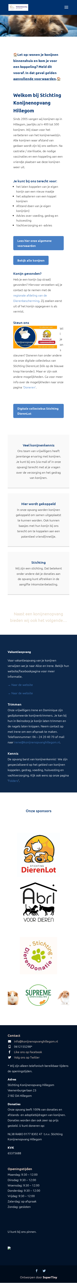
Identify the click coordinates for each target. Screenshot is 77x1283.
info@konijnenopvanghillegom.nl (36, 1041)
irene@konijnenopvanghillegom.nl (37, 742)
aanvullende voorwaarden (34, 78)
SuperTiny (50, 1277)
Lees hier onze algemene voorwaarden (34, 243)
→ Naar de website (20, 685)
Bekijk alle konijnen (30, 260)
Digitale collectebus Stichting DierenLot (37, 410)
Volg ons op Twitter (27, 1057)
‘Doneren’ (29, 387)
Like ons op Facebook (28, 1052)
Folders (13, 781)
